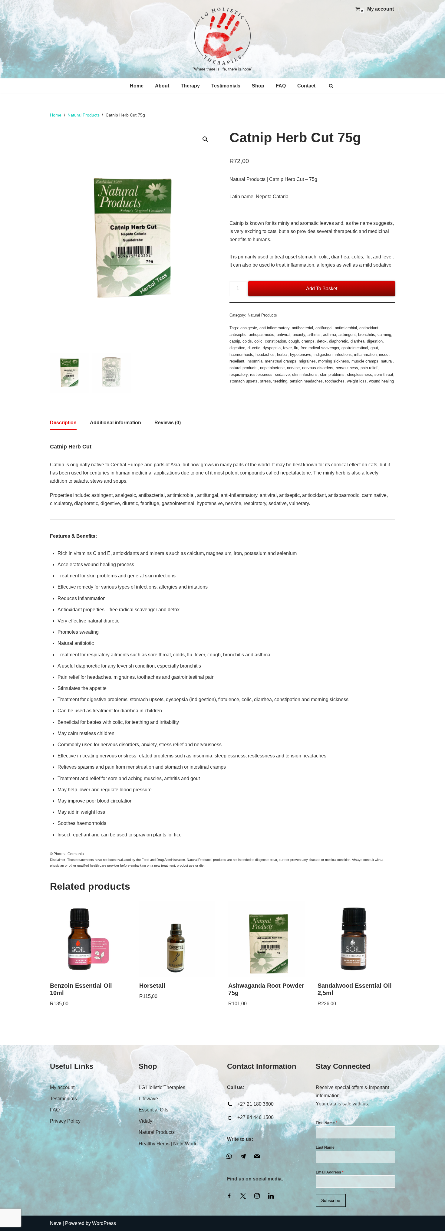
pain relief (369, 368)
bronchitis (366, 334)
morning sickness (333, 361)
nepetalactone (272, 368)
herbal (282, 354)
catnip (234, 341)
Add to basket (321, 288)
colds (247, 341)
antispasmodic (261, 334)
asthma (329, 334)
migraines (307, 361)
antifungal (323, 328)
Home (136, 85)
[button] (205, 139)
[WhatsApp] (229, 1155)
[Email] (257, 1155)
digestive (237, 348)
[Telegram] (243, 1155)
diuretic (254, 348)
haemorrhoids (241, 354)
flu (296, 348)
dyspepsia (272, 348)
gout (374, 348)
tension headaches (306, 381)
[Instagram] (257, 1195)
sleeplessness (359, 374)
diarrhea (357, 341)
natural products (243, 368)
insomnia (254, 361)
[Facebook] (229, 1195)
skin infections (305, 374)
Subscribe (330, 1200)
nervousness (347, 368)
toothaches (334, 381)
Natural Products (84, 115)
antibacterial (302, 328)
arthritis (314, 334)
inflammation (365, 354)
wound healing (381, 381)
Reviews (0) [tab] (167, 422)
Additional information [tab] (115, 422)
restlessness (261, 374)
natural (387, 361)
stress (265, 381)
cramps (308, 341)
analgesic (248, 328)
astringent (347, 334)
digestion (375, 341)
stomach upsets (243, 381)
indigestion (323, 354)
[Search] (331, 86)
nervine (293, 368)
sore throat (383, 374)
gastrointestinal (354, 348)
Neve (55, 1223)
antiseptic (237, 334)
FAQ (281, 85)
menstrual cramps (280, 361)
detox (322, 341)
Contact (306, 85)
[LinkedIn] (271, 1195)
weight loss (357, 381)
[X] (243, 1195)
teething (280, 381)
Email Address (330, 1172)
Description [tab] (63, 422)
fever (287, 348)
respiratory (238, 374)
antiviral (283, 334)
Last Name (325, 1147)
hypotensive (300, 354)
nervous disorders (317, 368)
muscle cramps (364, 361)
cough (293, 341)
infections (343, 354)
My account (380, 8)
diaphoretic (338, 341)
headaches (265, 354)
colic (258, 341)
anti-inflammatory (274, 328)
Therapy (190, 85)
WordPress (104, 1223)
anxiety (299, 334)
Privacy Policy (65, 1121)
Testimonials (225, 85)
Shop (258, 85)
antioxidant (368, 328)
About (162, 85)
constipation (275, 341)
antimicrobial (346, 328)
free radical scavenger (320, 348)
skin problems (332, 374)
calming (384, 334)
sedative (282, 374)
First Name (326, 1123)
